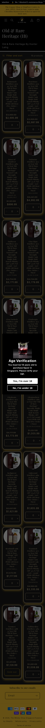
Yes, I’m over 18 (22, 381)
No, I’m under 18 (22, 388)
